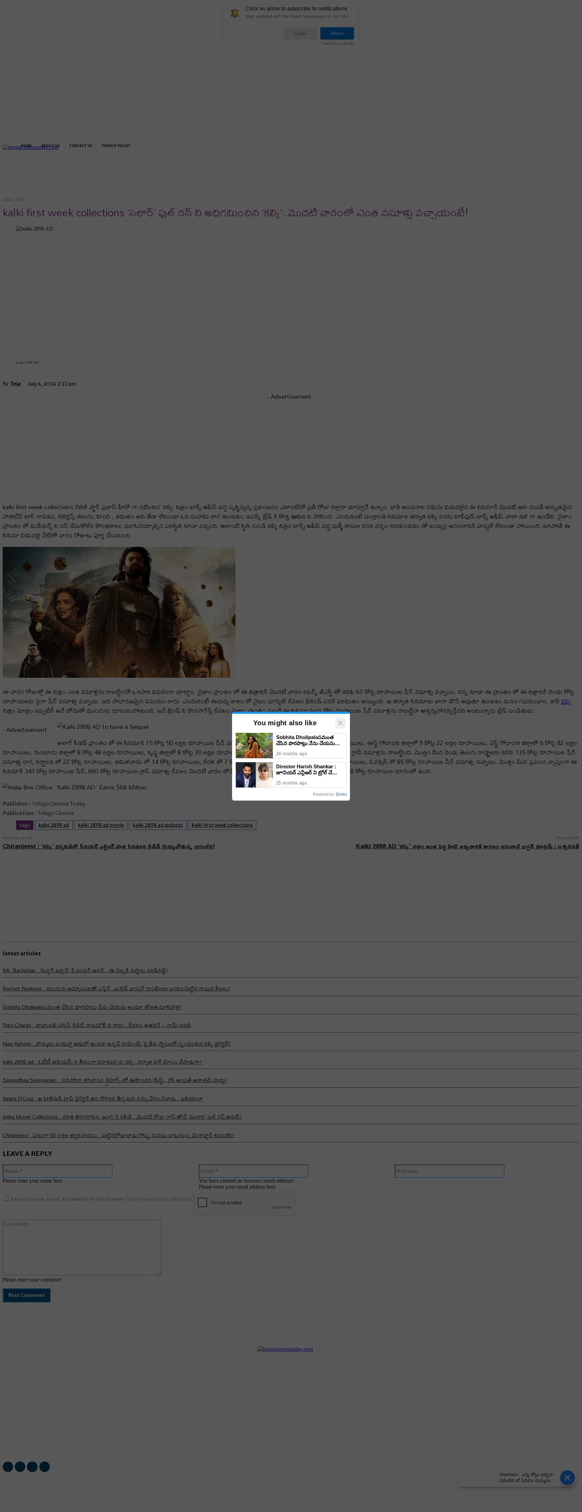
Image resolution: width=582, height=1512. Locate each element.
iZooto (341, 794)
